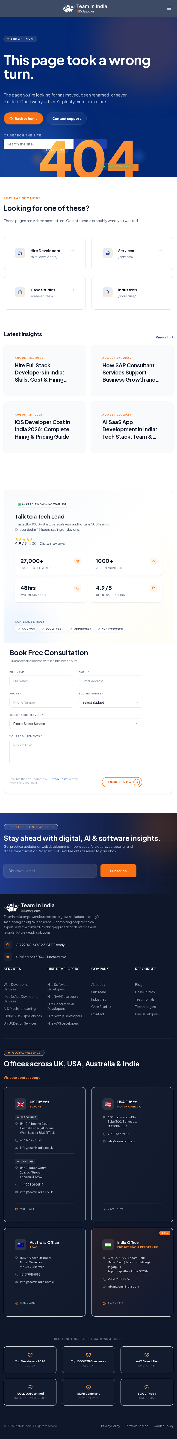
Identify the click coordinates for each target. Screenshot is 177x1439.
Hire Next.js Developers (64, 1016)
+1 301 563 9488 (118, 1134)
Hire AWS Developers (63, 1023)
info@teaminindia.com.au (37, 1282)
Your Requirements (25, 736)
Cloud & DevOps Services (23, 1016)
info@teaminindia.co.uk (36, 1147)
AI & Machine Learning (20, 1008)
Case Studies (101, 1007)
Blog (138, 984)
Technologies (145, 1007)
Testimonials (144, 999)
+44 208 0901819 (31, 1184)
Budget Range (91, 693)
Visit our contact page (22, 1077)
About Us (98, 984)
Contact (97, 1014)
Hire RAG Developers (63, 996)
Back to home (26, 118)
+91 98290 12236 (119, 1279)
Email (84, 672)
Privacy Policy (59, 778)
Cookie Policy (163, 1426)
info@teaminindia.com (123, 1286)
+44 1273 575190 (31, 1140)
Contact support (66, 118)
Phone (15, 693)
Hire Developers (147, 1014)
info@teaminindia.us (122, 1141)
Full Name (18, 672)
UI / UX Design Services (20, 1023)
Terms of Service (136, 1426)
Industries (98, 999)
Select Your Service (26, 714)
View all (162, 337)
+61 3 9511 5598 (30, 1274)
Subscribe (118, 871)
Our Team (98, 992)
